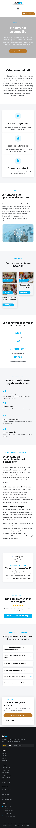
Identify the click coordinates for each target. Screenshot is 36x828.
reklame (27, 528)
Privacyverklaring (25, 825)
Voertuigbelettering (7, 799)
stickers (19, 526)
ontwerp (5, 531)
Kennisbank (5, 760)
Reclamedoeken (6, 782)
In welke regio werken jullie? (14, 683)
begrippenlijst (14, 538)
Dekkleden (4, 755)
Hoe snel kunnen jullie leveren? (15, 663)
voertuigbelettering (9, 528)
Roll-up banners (6, 777)
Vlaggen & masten (6, 775)
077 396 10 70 (12, 720)
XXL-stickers (5, 780)
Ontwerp (4, 758)
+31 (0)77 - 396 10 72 (12, 578)
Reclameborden (6, 767)
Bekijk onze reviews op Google (18, 616)
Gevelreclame (5, 770)
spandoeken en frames (10, 526)
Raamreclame (5, 772)
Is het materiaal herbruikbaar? (15, 676)
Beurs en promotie (6, 789)
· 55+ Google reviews (12, 745)
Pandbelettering (6, 794)
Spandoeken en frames (8, 796)
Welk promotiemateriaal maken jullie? (15, 656)
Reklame (4, 753)
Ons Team (17, 825)
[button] (18, 8)
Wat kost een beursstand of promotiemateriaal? (14, 648)
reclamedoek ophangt (26, 536)
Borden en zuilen (6, 792)
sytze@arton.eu (25, 578)
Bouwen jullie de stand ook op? (15, 670)
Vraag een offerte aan (18, 715)
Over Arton (10, 825)
